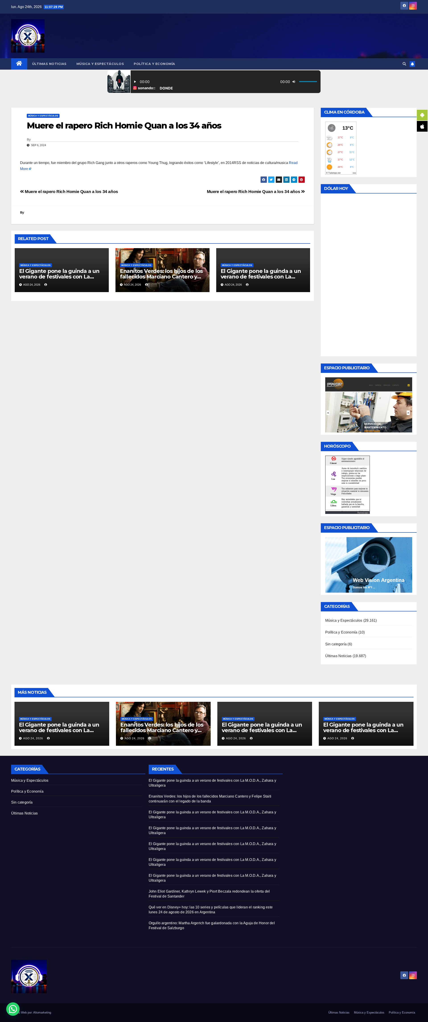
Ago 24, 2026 (33, 738)
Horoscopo (362, 512)
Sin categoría (336, 644)
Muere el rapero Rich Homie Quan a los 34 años (254, 191)
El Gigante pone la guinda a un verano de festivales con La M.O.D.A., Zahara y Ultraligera (59, 276)
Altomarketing (42, 1012)
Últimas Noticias (49, 64)
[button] (404, 64)
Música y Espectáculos (100, 64)
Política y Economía (154, 64)
